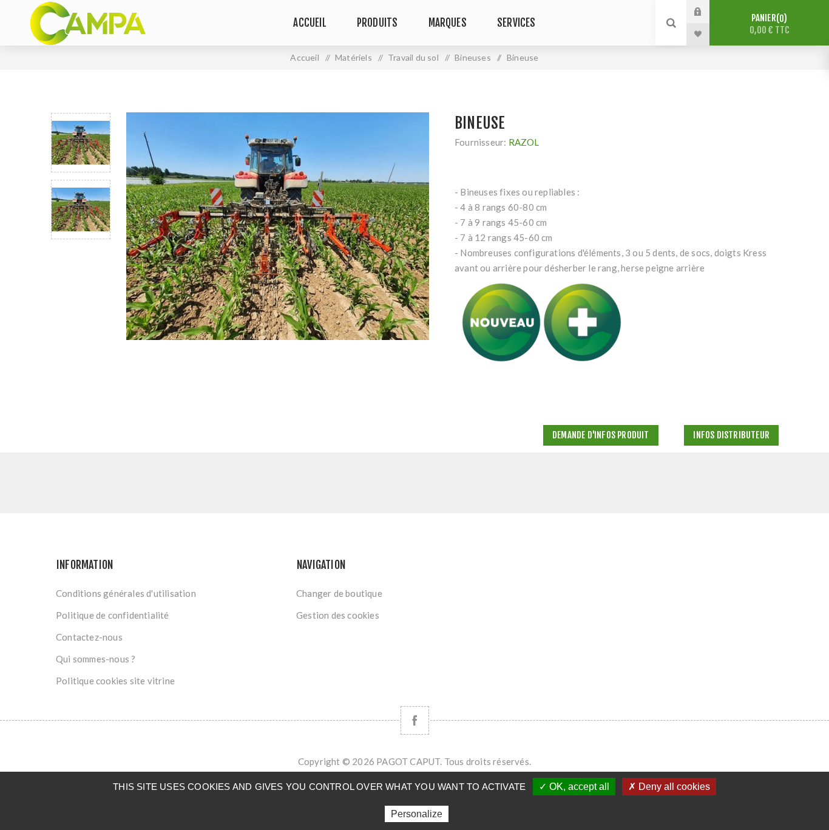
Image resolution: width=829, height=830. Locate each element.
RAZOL (524, 142)
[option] (80, 142)
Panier (769, 24)
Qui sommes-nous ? (95, 658)
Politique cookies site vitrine (115, 680)
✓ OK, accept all (574, 786)
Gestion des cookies (337, 615)
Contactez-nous (89, 636)
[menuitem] (170, 593)
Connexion (707, 11)
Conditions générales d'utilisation (126, 593)
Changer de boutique (339, 593)
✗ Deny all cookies (669, 786)
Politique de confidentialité (112, 615)
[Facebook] (415, 720)
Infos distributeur (731, 435)
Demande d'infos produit (600, 435)
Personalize (416, 814)
